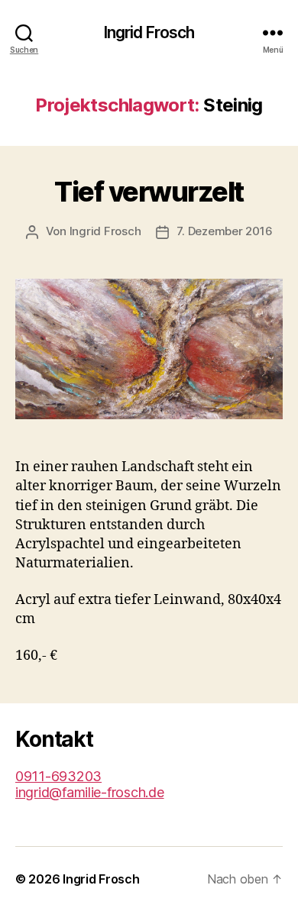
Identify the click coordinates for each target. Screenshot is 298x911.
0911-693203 (58, 776)
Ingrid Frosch (149, 32)
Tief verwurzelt (149, 191)
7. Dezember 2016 (224, 231)
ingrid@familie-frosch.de (89, 792)
